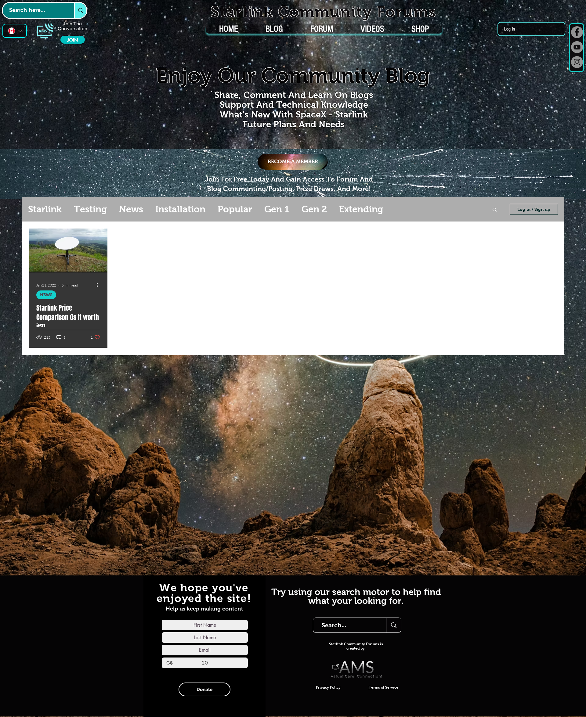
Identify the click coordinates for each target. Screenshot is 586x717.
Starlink (45, 209)
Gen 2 (314, 209)
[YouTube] (577, 47)
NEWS (46, 294)
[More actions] (99, 285)
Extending (361, 209)
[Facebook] (577, 32)
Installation (180, 209)
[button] (494, 210)
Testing (90, 209)
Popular (235, 209)
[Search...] (393, 625)
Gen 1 (276, 209)
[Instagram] (577, 62)
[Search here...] (80, 10)
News (131, 209)
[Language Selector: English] (14, 31)
